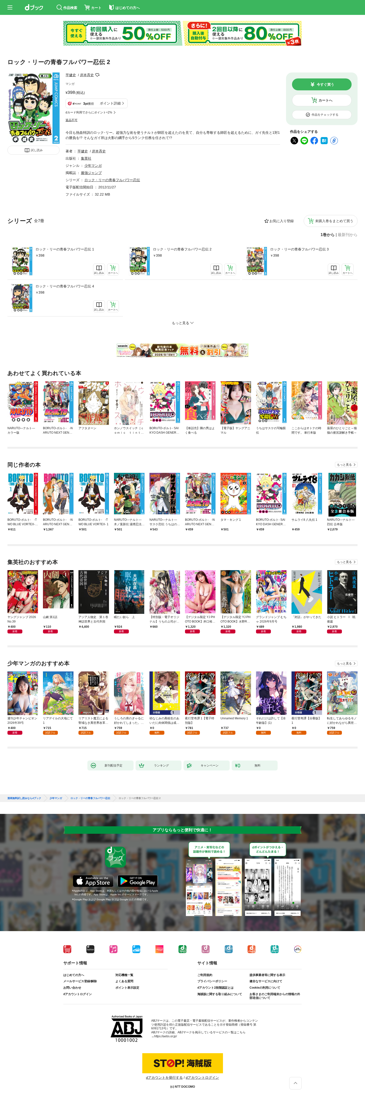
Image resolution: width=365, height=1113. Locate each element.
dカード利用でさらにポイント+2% (89, 112)
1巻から (328, 235)
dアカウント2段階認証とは (215, 987)
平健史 (71, 75)
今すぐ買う (325, 84)
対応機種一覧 (124, 975)
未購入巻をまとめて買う (334, 221)
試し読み (37, 150)
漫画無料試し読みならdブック (24, 798)
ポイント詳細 (110, 103)
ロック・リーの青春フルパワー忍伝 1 (65, 249)
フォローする (97, 74)
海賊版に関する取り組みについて (219, 994)
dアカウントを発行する (164, 1077)
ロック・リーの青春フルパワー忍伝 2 (182, 249)
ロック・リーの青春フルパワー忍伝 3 (299, 249)
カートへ (325, 100)
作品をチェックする (325, 114)
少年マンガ (93, 166)
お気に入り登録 (281, 221)
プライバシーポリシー (212, 981)
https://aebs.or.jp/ (165, 1036)
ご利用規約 (204, 975)
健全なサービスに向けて (266, 981)
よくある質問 (124, 981)
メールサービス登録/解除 (80, 981)
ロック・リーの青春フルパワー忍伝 (112, 180)
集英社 (86, 158)
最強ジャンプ (91, 173)
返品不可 (71, 120)
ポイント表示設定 (127, 987)
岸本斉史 (87, 75)
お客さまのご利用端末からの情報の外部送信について (275, 996)
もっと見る (344, 464)
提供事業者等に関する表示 (267, 975)
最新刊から (348, 235)
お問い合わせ (72, 987)
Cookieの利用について (265, 987)
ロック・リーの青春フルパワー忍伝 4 (65, 286)
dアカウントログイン (77, 994)
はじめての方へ (73, 975)
